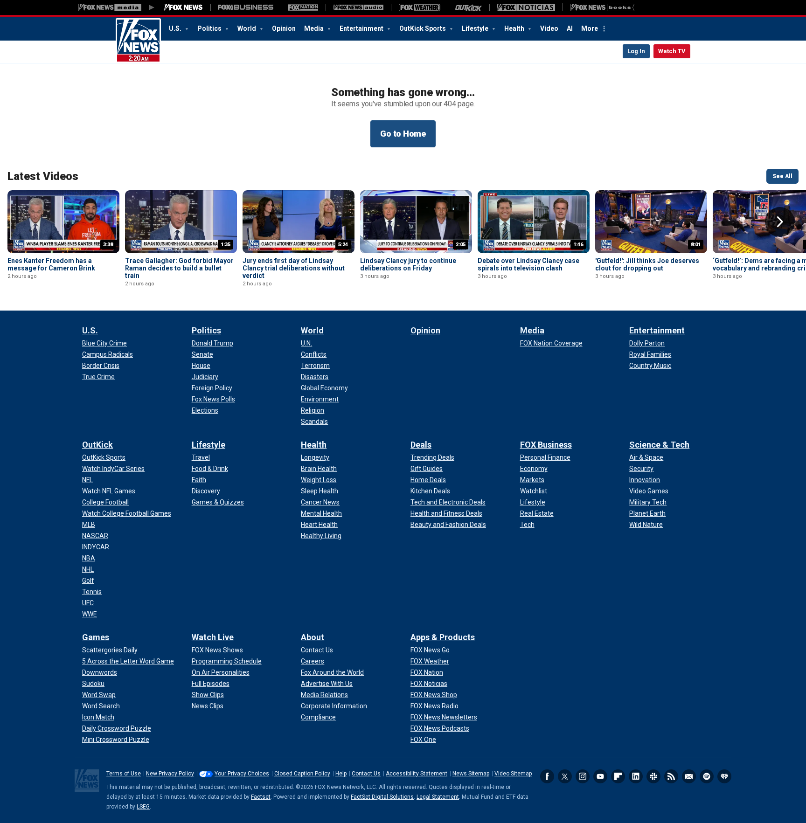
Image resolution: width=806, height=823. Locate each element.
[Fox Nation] (303, 7)
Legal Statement (438, 797)
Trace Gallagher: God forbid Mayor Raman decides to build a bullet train (179, 268)
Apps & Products (442, 637)
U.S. (176, 28)
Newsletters (689, 776)
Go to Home (403, 133)
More (589, 28)
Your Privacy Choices (242, 773)
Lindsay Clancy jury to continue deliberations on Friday (408, 264)
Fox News (138, 40)
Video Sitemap (513, 773)
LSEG (143, 806)
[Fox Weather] (419, 7)
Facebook (547, 776)
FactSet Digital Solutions (382, 797)
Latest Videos (42, 176)
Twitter (565, 776)
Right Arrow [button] (780, 222)
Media (314, 28)
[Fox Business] (245, 7)
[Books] (602, 7)
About (312, 637)
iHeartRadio (724, 776)
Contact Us (366, 773)
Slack (653, 776)
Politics (210, 28)
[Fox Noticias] (526, 7)
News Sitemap (470, 773)
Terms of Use (123, 773)
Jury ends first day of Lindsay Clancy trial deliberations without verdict (294, 268)
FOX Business (546, 445)
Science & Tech (659, 445)
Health (515, 28)
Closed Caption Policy (302, 773)
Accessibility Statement (416, 773)
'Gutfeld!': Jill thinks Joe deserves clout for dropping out (647, 264)
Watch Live (213, 637)
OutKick (97, 445)
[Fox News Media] (183, 7)
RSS (671, 776)
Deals (420, 445)
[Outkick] (468, 7)
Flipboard (618, 776)
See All (782, 176)
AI (570, 28)
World (247, 28)
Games (95, 637)
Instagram (583, 776)
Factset (261, 797)
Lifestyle (476, 28)
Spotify (707, 776)
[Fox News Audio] (358, 7)
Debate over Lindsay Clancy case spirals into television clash (528, 264)
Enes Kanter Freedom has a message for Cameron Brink (51, 264)
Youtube (600, 776)
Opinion (284, 28)
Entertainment (362, 28)
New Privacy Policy (170, 773)
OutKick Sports (423, 28)
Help (341, 773)
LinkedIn (636, 776)
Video (549, 28)
